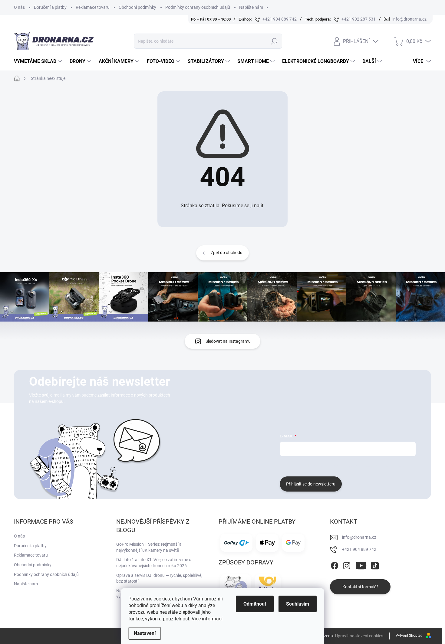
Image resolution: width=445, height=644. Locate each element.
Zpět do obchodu (226, 252)
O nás (19, 7)
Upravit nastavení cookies (359, 635)
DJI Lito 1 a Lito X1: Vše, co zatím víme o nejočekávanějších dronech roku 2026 (153, 562)
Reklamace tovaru (93, 7)
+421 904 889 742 (359, 549)
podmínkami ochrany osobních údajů (370, 465)
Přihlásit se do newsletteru (310, 484)
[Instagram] (346, 564)
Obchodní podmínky (137, 7)
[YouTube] (361, 564)
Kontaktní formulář (360, 586)
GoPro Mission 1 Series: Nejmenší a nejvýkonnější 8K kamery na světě (149, 547)
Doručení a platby (50, 7)
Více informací (207, 619)
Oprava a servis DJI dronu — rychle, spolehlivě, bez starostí (159, 578)
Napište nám (251, 7)
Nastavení (145, 633)
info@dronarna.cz (359, 537)
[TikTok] (374, 564)
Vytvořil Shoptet (409, 635)
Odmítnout (254, 604)
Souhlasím (297, 604)
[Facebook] (334, 564)
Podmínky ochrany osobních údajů (197, 7)
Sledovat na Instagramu (228, 341)
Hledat (274, 41)
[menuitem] (39, 61)
